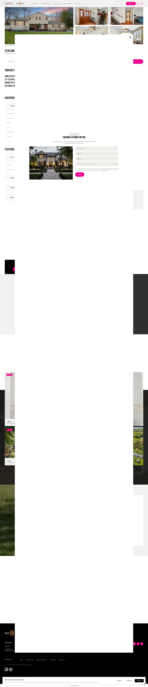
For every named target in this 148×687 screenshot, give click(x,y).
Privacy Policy (104, 170)
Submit (80, 174)
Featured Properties (41, 659)
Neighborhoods (45, 3)
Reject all (119, 680)
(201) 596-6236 (8, 649)
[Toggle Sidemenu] (141, 3)
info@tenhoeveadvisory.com (12, 650)
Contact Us (77, 3)
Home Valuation (67, 3)
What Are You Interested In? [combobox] (86, 164)
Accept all (139, 680)
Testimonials (53, 659)
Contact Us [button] (62, 659)
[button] (135, 61)
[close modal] (130, 37)
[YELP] (138, 643)
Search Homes (56, 3)
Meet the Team (30, 659)
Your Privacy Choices (74, 685)
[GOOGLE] (141, 643)
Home (21, 659)
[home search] (138, 3)
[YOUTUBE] (134, 643)
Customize (129, 680)
